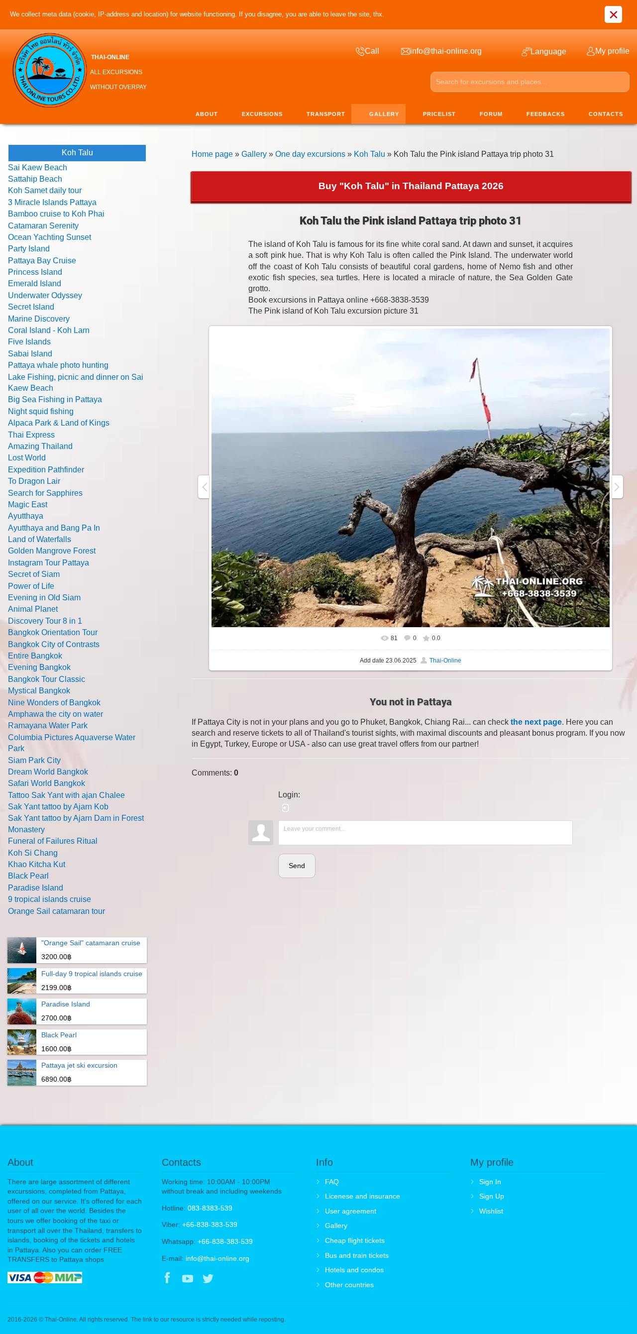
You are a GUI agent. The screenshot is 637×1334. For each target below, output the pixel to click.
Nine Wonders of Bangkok (54, 702)
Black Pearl (28, 876)
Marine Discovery (39, 319)
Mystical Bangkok (39, 690)
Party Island (29, 248)
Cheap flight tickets (355, 1240)
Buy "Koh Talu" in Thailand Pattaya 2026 (411, 186)
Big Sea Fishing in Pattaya (55, 399)
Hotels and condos (354, 1270)
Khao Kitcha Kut (36, 864)
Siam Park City (34, 760)
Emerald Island (34, 283)
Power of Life (31, 586)
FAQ (332, 1182)
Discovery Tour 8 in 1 (45, 621)
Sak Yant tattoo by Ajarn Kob (58, 806)
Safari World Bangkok (46, 783)
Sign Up (491, 1196)
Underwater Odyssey (45, 295)
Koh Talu (369, 154)
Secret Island (31, 307)
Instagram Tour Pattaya (48, 562)
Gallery (254, 154)
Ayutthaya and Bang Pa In (54, 528)
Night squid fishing (41, 411)
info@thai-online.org (217, 1258)
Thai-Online (445, 660)
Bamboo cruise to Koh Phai (56, 214)
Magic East (27, 504)
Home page (212, 154)
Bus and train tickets (357, 1255)
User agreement (350, 1211)
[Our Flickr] (249, 1279)
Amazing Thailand (40, 446)
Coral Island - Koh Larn (49, 330)
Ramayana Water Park (48, 725)
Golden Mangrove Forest (52, 551)
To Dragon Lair (34, 481)
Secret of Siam (34, 574)
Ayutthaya (25, 516)
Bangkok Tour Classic (46, 679)
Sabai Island (30, 353)
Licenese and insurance (362, 1196)
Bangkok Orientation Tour (53, 632)
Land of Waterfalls (39, 539)
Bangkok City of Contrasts (54, 644)
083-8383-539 (210, 1208)
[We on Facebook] (167, 1279)
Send (297, 866)
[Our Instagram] (228, 1279)
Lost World (27, 457)
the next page (536, 722)
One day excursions (310, 154)
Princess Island (35, 272)
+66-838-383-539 (209, 1224)
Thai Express (31, 435)
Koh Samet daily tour (45, 190)
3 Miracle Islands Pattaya (52, 202)
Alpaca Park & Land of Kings (58, 423)
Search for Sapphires (45, 493)
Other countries (349, 1285)
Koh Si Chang (33, 853)
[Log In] (285, 807)
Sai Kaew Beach (37, 167)
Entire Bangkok (35, 656)
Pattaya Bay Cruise (42, 260)
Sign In (490, 1182)
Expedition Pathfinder (46, 469)
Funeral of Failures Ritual (53, 841)
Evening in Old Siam (44, 597)
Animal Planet (33, 609)
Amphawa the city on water (55, 714)
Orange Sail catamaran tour (56, 911)
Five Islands (29, 341)
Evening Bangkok (39, 667)
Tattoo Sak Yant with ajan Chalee (66, 795)
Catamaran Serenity (43, 226)
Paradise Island (35, 888)
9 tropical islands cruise (49, 899)
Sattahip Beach (35, 179)
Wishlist (491, 1211)
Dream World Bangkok (48, 772)
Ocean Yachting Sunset (49, 237)
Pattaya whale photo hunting (58, 365)
